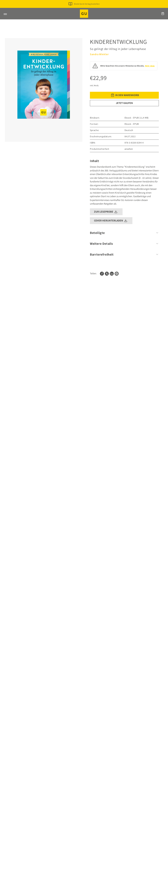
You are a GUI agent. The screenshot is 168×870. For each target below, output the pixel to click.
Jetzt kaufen (124, 103)
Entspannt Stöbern (86, 9)
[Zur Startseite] (84, 14)
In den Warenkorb (127, 95)
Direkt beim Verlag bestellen (87, 4)
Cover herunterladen (108, 220)
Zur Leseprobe (103, 211)
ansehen (129, 148)
